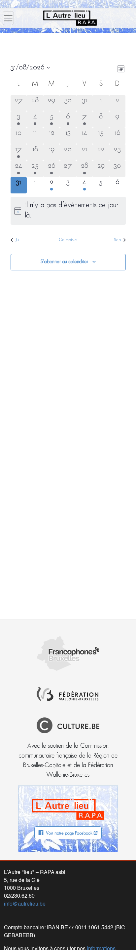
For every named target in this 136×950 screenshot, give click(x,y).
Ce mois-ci (68, 240)
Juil (18, 240)
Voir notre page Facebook (69, 833)
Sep (117, 240)
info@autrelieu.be (25, 904)
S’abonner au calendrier (64, 261)
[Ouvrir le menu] (8, 18)
